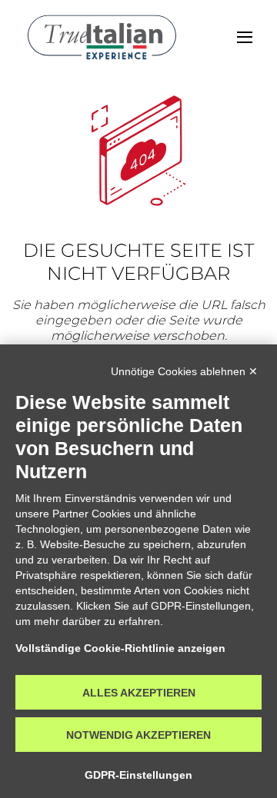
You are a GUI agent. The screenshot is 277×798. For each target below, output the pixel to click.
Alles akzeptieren (138, 693)
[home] (102, 37)
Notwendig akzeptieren (138, 735)
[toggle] (244, 37)
